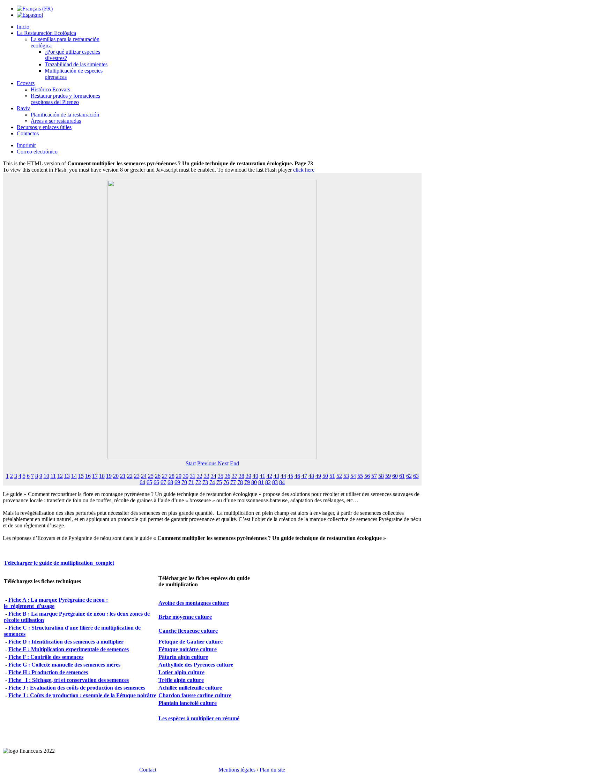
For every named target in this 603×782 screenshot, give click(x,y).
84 (282, 482)
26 (158, 476)
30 (185, 476)
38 (241, 476)
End (234, 463)
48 (311, 476)
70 (184, 482)
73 (205, 482)
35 (220, 476)
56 (367, 476)
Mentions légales (236, 770)
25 (151, 476)
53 (346, 476)
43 (276, 476)
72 (198, 482)
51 (332, 476)
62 (409, 476)
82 (268, 482)
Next (223, 463)
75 (219, 482)
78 (240, 482)
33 (206, 476)
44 (283, 476)
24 (144, 476)
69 (177, 482)
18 (102, 476)
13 (67, 476)
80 (254, 482)
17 (95, 476)
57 (374, 476)
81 (261, 482)
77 (233, 482)
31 (192, 476)
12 (60, 476)
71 (191, 482)
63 (416, 476)
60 (395, 476)
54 (353, 476)
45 (290, 476)
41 (262, 476)
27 (165, 476)
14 (74, 476)
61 (402, 476)
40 (255, 476)
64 (142, 482)
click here (303, 170)
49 (318, 476)
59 (388, 476)
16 (88, 476)
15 (81, 476)
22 (130, 476)
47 (304, 476)
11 (53, 476)
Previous (206, 463)
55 (360, 476)
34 (213, 476)
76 (226, 482)
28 (171, 476)
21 (123, 476)
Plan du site (272, 770)
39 (248, 476)
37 (234, 476)
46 (297, 476)
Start (191, 463)
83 (275, 482)
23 (137, 476)
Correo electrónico (37, 152)
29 (178, 476)
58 (381, 476)
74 (212, 482)
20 (116, 476)
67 (163, 482)
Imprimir (26, 145)
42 (269, 476)
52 (339, 476)
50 (325, 476)
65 (149, 482)
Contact (147, 770)
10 (46, 476)
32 (199, 476)
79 (247, 482)
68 (170, 482)
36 (227, 476)
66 (156, 482)
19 (109, 476)
